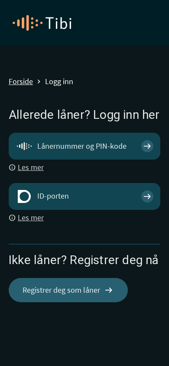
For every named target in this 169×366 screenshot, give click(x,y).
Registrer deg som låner (68, 290)
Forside (21, 81)
